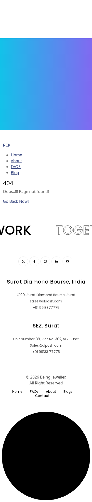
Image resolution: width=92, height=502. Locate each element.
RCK (6, 145)
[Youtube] (67, 261)
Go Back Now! (16, 201)
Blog (15, 172)
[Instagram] (45, 261)
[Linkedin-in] (56, 261)
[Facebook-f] (34, 261)
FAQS (16, 166)
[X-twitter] (23, 261)
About (16, 160)
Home (16, 155)
